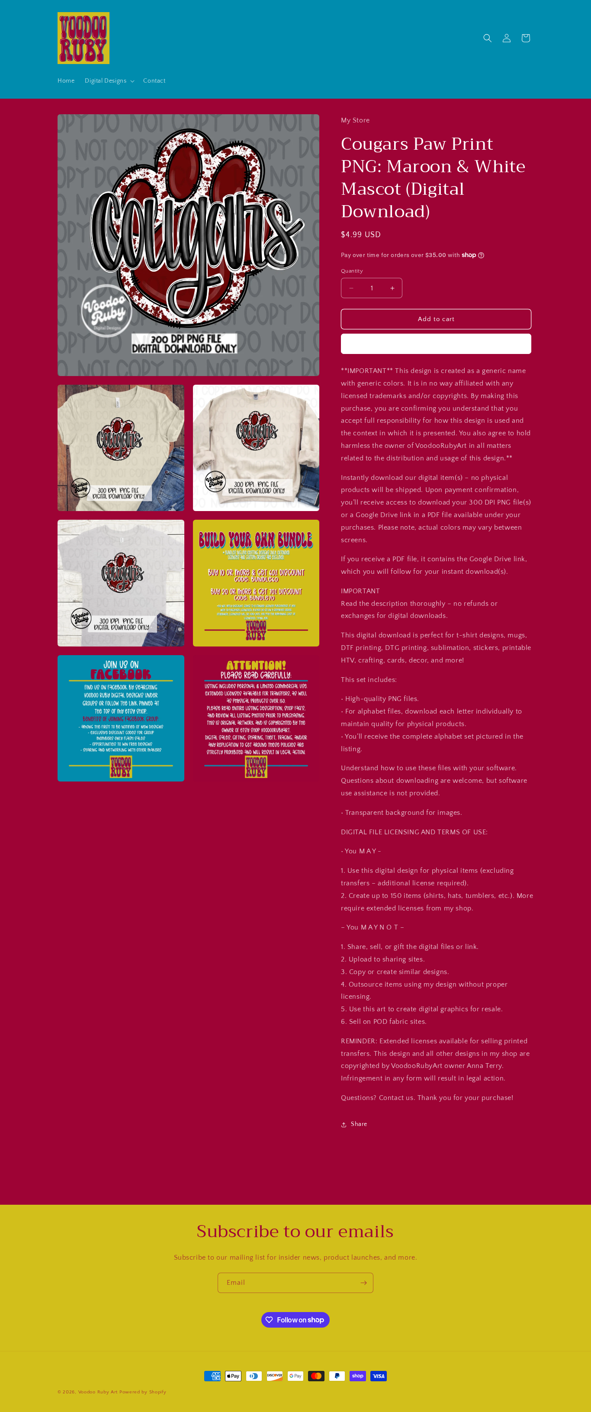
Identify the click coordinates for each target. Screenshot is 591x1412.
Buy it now (436, 343)
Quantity (352, 271)
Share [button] (359, 1124)
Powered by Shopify (143, 1392)
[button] (109, 81)
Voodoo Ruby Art (98, 1392)
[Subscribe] (363, 1283)
